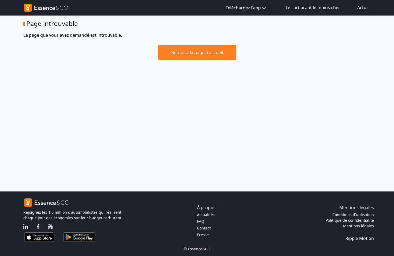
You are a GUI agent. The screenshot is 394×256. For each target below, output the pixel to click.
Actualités (206, 214)
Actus (363, 7)
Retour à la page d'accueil (197, 52)
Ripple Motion (359, 238)
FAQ (200, 221)
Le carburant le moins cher (313, 7)
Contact (204, 228)
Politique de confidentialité (350, 220)
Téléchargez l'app (243, 8)
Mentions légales (358, 225)
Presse (203, 234)
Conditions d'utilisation (353, 214)
